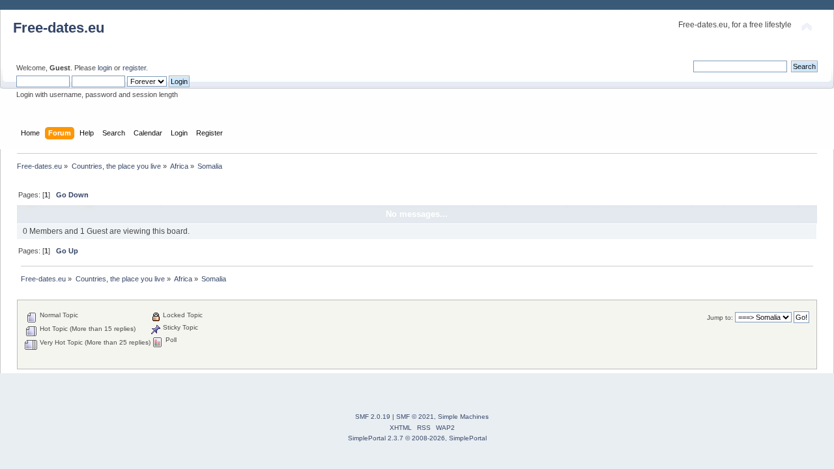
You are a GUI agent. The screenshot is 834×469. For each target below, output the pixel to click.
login (105, 68)
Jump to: (720, 317)
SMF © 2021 (415, 416)
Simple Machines (463, 416)
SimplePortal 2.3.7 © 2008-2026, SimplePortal (417, 438)
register (134, 68)
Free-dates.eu (58, 28)
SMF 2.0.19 (372, 416)
